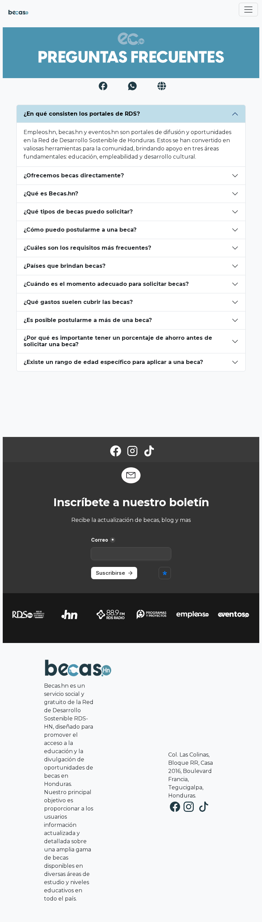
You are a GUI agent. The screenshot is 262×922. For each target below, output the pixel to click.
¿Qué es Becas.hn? (51, 193)
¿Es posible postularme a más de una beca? (88, 320)
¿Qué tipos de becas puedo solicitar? (78, 211)
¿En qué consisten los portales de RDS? (82, 114)
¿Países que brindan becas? (64, 266)
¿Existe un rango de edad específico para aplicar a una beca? (113, 362)
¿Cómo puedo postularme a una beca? (80, 229)
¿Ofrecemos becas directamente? (74, 175)
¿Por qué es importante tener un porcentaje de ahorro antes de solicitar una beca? (118, 341)
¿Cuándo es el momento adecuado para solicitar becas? (106, 284)
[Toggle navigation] (248, 9)
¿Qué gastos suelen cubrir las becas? (78, 302)
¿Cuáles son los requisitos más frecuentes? (87, 248)
